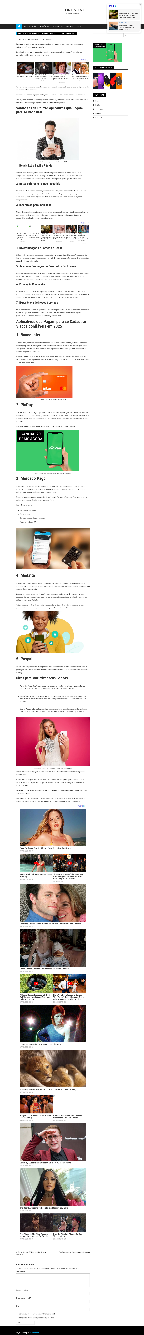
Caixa (97, 101)
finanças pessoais (66, 294)
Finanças (98, 113)
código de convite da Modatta (27, 600)
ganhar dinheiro (58, 173)
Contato (69, 26)
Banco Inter (22, 343)
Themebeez (34, 1333)
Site (17, 1306)
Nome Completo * (22, 1290)
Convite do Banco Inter (74, 356)
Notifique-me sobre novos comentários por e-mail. (36, 1314)
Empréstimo (44, 26)
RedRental (72, 10)
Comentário (20, 1272)
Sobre (79, 26)
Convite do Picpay (66, 473)
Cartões (97, 105)
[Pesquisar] (126, 35)
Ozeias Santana (34, 40)
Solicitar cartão (30, 26)
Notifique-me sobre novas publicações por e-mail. (36, 1318)
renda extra (69, 44)
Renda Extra (57, 26)
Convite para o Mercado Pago (42, 500)
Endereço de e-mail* (23, 1298)
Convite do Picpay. (68, 426)
